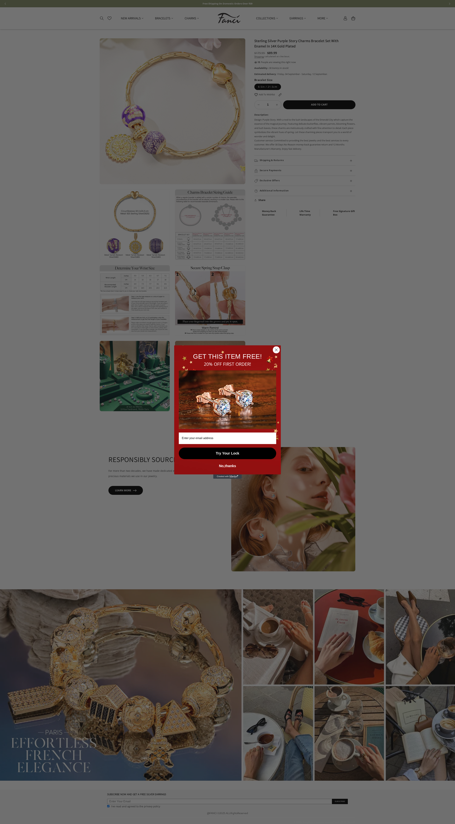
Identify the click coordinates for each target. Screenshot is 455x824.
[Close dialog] (276, 350)
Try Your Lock (227, 453)
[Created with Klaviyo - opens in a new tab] (227, 476)
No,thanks (227, 466)
